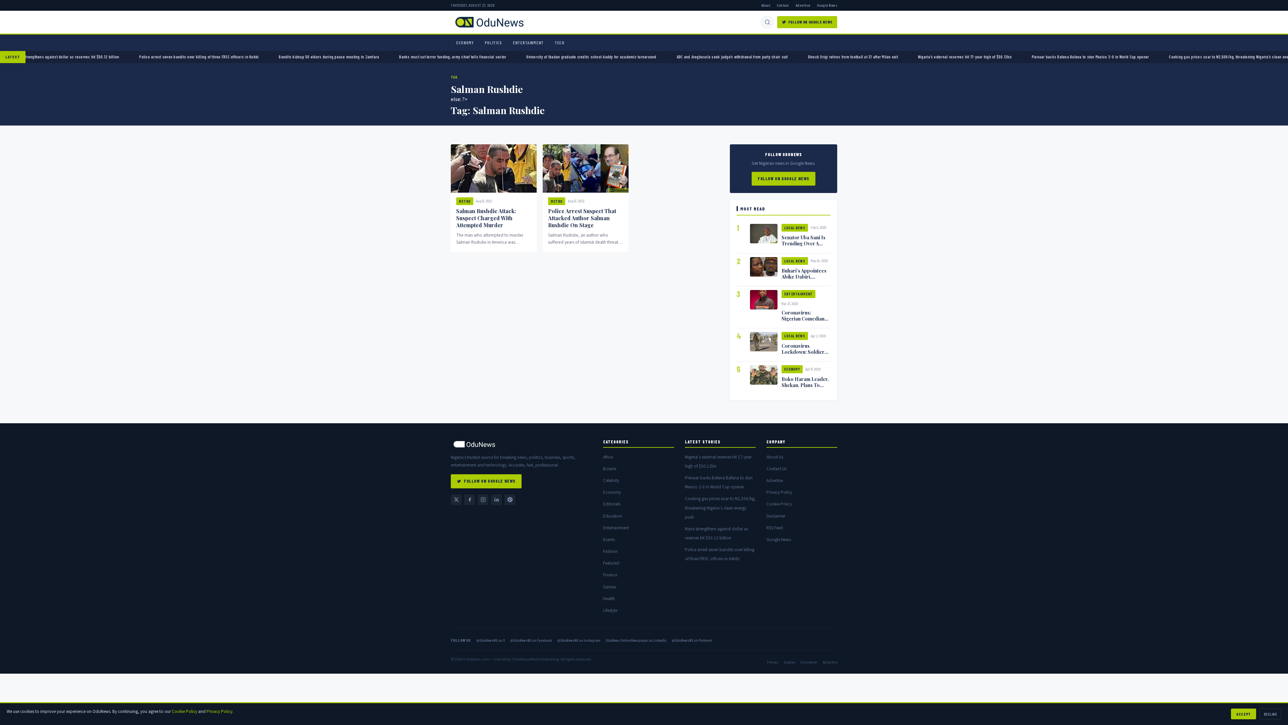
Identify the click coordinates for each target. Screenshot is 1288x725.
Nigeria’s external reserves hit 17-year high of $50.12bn (919, 56)
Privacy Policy (779, 492)
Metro (465, 201)
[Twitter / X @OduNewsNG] (456, 499)
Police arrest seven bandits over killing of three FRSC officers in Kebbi (153, 56)
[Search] (767, 22)
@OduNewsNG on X (490, 640)
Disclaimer (775, 516)
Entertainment (528, 42)
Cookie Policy (779, 504)
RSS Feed (774, 528)
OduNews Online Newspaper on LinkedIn (636, 640)
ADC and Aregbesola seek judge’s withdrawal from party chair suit (686, 56)
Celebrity (611, 480)
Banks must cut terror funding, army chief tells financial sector (406, 56)
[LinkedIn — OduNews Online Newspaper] (496, 499)
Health (609, 598)
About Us (774, 457)
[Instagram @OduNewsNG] (483, 499)
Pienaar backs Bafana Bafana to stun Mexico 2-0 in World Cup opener (1044, 56)
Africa (608, 457)
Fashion (610, 551)
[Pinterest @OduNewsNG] (509, 499)
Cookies (789, 662)
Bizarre (609, 469)
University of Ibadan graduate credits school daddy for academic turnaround (545, 56)
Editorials (612, 504)
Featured (611, 563)
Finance (610, 575)
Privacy (772, 662)
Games (609, 587)
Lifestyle (610, 610)
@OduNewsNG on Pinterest (692, 640)
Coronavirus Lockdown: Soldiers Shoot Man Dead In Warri (804, 355)
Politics (493, 42)
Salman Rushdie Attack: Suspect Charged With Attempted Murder (486, 218)
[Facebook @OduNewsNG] (469, 499)
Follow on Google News (810, 21)
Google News (827, 5)
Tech (559, 42)
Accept (1243, 714)
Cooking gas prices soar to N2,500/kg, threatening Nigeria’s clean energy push (1190, 56)
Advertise (803, 5)
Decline (1270, 714)
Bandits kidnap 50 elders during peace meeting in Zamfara (283, 56)
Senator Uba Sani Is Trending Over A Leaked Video (803, 243)
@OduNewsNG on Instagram (578, 640)
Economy (465, 42)
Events (609, 539)
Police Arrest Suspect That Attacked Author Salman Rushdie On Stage (582, 218)
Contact (783, 5)
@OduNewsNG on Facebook (531, 640)
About (765, 5)
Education (612, 516)
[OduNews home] (521, 444)
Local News (794, 228)
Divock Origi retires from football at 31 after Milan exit (807, 56)
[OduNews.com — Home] (489, 22)
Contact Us (776, 469)
